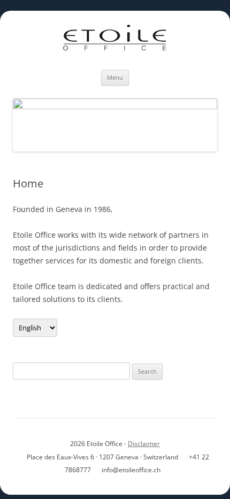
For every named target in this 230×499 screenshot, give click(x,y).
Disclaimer (144, 443)
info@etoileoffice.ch (131, 469)
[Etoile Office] (115, 40)
